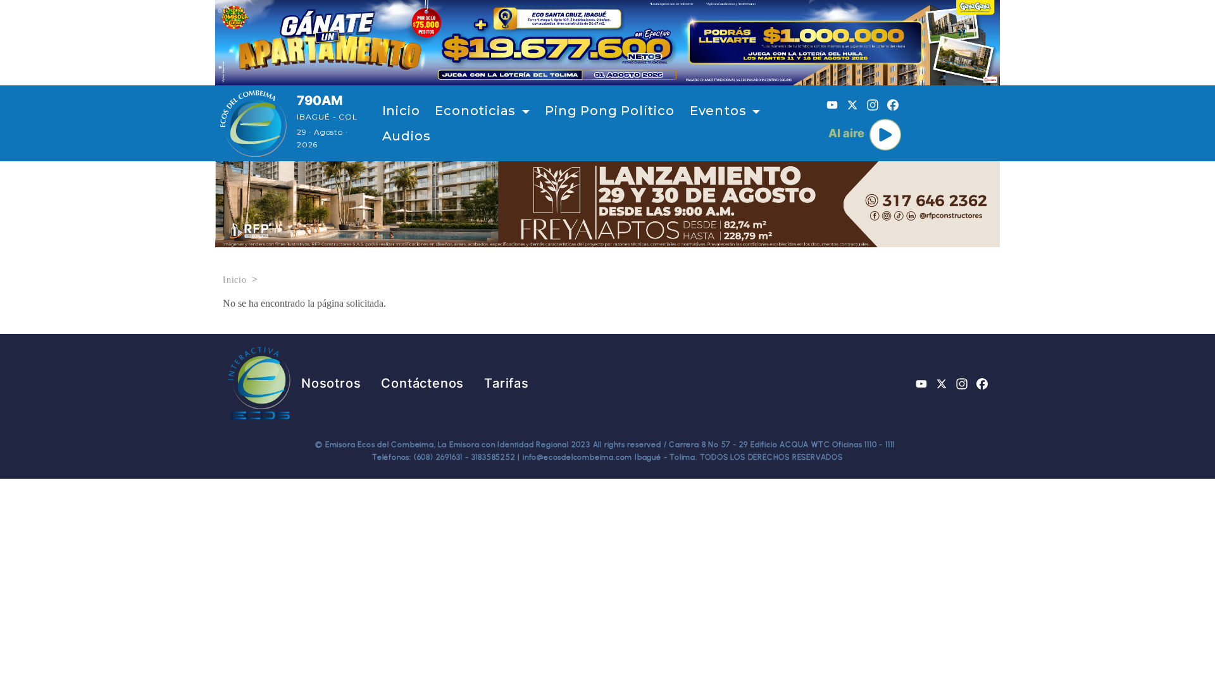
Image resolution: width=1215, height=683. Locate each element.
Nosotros (331, 383)
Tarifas (506, 383)
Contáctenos (422, 383)
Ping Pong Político (609, 110)
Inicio (401, 110)
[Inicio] (253, 123)
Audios (406, 136)
